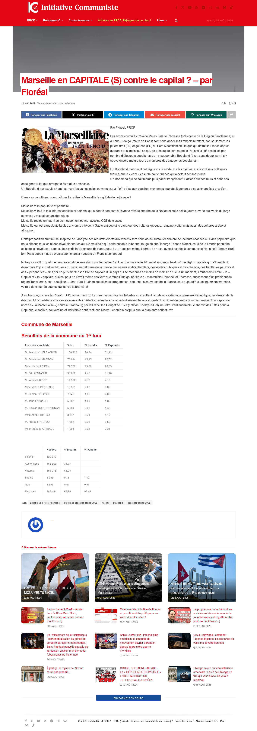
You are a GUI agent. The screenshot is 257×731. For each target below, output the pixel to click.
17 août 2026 (56, 706)
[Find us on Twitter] (182, 7)
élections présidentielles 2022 (81, 502)
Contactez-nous (79, 20)
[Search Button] (176, 20)
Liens (160, 20)
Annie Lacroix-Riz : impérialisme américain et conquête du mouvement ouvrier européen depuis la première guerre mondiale (139, 642)
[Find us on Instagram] (210, 7)
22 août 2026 (130, 655)
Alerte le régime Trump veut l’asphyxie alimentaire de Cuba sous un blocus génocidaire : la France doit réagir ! (196, 588)
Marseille (118, 502)
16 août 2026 (130, 709)
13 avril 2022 (28, 103)
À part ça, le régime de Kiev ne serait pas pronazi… (65, 670)
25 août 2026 (34, 597)
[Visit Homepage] (72, 7)
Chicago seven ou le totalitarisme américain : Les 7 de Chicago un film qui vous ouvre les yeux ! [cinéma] (213, 674)
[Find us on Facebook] (176, 7)
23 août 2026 (130, 621)
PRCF (31, 20)
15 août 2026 (203, 706)
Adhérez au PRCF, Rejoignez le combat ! (124, 20)
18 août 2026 (203, 684)
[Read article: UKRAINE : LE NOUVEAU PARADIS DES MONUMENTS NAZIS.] (55, 577)
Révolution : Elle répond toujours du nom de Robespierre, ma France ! (66, 697)
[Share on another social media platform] (231, 114)
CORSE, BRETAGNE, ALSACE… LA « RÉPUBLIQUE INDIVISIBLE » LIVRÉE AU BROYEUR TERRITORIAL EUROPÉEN (140, 674)
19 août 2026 (130, 684)
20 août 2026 (56, 676)
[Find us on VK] (217, 7)
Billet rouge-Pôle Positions (45, 502)
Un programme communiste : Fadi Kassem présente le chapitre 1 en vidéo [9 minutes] (213, 697)
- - (51, 519)
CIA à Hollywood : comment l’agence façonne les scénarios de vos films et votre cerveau (213, 638)
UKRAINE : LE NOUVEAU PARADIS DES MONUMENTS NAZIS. (52, 590)
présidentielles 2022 (139, 502)
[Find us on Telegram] (203, 7)
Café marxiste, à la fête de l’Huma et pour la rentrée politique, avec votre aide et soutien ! (140, 613)
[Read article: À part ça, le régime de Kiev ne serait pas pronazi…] (32, 674)
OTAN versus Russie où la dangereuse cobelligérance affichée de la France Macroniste (123, 588)
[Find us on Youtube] (190, 7)
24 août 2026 (107, 597)
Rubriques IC (51, 20)
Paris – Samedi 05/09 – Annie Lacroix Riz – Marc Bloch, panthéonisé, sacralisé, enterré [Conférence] (65, 615)
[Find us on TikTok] (231, 7)
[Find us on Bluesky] (224, 7)
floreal (105, 502)
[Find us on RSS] (196, 7)
